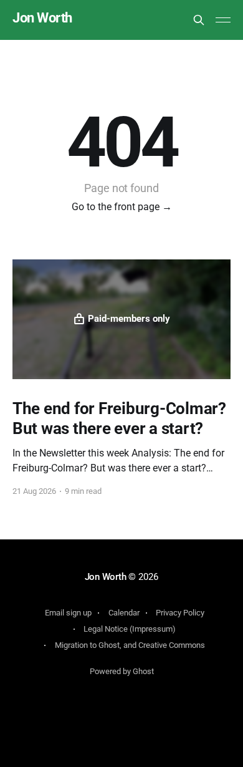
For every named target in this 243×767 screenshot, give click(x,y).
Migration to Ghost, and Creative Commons (130, 645)
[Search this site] (199, 20)
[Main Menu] (223, 20)
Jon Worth (42, 18)
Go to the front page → (122, 207)
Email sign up (68, 612)
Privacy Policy (180, 612)
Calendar (124, 612)
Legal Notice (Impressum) (129, 629)
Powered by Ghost (122, 671)
